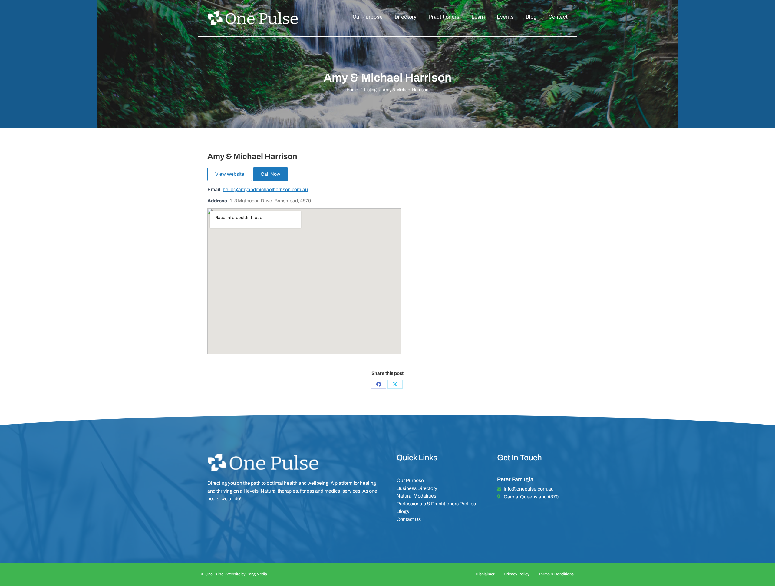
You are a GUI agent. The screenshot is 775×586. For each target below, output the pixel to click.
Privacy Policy (516, 574)
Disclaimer (485, 574)
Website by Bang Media (246, 574)
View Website (229, 174)
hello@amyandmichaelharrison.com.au (265, 189)
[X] (395, 384)
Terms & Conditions (556, 574)
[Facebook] (378, 384)
